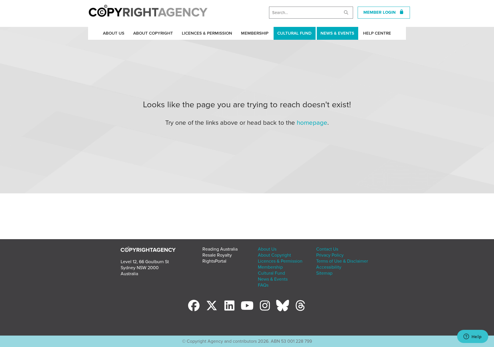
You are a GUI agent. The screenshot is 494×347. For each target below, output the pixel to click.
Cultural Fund (294, 33)
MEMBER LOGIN (381, 12)
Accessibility (328, 267)
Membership (254, 33)
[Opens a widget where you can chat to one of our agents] (472, 337)
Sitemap (324, 273)
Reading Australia (220, 249)
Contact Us (327, 249)
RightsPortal (214, 261)
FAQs (263, 285)
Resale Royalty (217, 255)
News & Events (337, 33)
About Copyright (153, 33)
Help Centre (377, 33)
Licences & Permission (207, 33)
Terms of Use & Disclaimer (342, 261)
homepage (312, 122)
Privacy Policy (330, 255)
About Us (113, 33)
